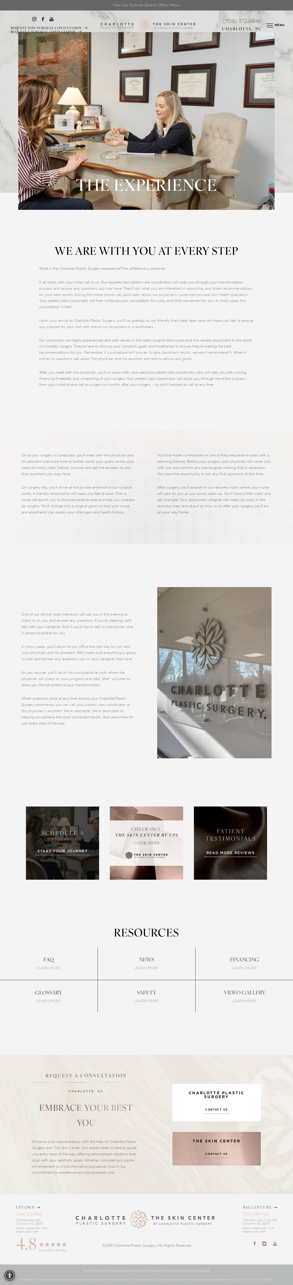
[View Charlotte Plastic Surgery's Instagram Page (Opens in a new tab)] (264, 1243)
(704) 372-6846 (242, 21)
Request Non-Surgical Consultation (47, 28)
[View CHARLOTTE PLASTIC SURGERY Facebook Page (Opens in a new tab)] (43, 20)
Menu (280, 25)
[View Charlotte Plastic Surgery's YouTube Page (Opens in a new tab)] (275, 1243)
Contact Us (216, 1109)
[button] (270, 25)
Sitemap (154, 1270)
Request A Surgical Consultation (44, 32)
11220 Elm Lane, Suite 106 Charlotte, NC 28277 (260, 1222)
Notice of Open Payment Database (186, 1270)
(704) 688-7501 (256, 1214)
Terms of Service (94, 1270)
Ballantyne (257, 1207)
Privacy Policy (117, 1270)
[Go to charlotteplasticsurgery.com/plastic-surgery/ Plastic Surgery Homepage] (117, 25)
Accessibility (137, 1270)
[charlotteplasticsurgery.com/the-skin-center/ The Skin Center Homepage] (174, 25)
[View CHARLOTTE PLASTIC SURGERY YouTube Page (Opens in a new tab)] (51, 20)
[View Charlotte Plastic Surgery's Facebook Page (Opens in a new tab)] (255, 1243)
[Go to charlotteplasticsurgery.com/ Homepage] (143, 25)
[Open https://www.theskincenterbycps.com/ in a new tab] (146, 843)
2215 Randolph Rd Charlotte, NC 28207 (29, 1222)
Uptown (25, 1207)
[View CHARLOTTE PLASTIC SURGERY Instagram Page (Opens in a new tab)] (34, 20)
